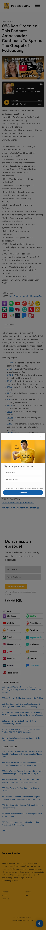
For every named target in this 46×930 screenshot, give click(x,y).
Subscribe (23, 493)
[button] (40, 436)
